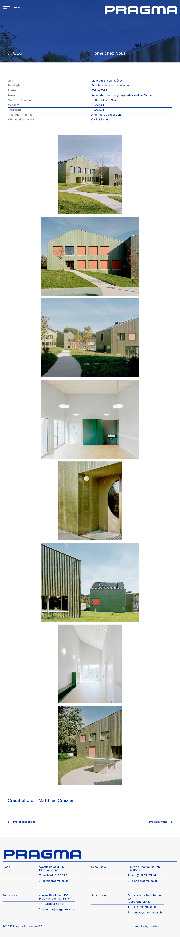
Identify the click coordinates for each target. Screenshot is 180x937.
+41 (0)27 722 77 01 (144, 875)
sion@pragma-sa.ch (145, 881)
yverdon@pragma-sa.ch (58, 909)
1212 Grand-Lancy (139, 901)
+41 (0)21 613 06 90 (55, 875)
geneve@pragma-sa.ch (147, 912)
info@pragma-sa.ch (56, 881)
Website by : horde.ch (147, 926)
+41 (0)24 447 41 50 (55, 904)
